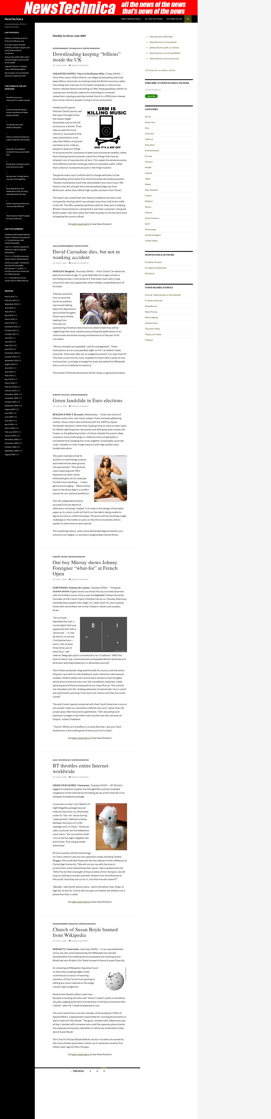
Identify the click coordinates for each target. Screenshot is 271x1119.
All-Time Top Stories (154, 19)
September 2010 (11, 360)
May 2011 (9, 345)
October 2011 (10, 334)
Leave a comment (80, 65)
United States (81, 246)
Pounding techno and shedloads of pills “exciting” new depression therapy (17, 191)
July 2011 (9, 338)
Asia (55, 246)
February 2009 (11, 432)
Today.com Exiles (153, 334)
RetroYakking (151, 317)
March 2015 (10, 296)
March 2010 (10, 383)
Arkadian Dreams (153, 262)
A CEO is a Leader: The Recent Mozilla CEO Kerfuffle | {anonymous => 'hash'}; (17, 266)
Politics (65, 395)
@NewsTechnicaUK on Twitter (164, 47)
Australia (149, 133)
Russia (148, 206)
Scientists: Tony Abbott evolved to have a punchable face (17, 152)
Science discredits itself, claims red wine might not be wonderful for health (17, 60)
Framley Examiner (154, 300)
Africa (148, 116)
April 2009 (9, 424)
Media (148, 184)
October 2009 (10, 402)
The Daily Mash (152, 328)
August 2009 (10, 409)
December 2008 (11, 439)
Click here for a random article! (160, 70)
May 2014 (9, 311)
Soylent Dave (151, 323)
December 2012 (11, 326)
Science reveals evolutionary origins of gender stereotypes (17, 250)
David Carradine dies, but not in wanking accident (86, 254)
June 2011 (9, 341)
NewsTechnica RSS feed (161, 36)
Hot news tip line (174, 19)
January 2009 (10, 435)
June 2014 (9, 308)
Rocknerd (149, 273)
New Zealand (151, 190)
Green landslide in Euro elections (87, 400)
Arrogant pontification (156, 267)
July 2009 (9, 413)
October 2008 (10, 447)
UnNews (149, 340)
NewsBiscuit (151, 306)
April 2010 (9, 379)
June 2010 (9, 372)
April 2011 (9, 349)
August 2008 (10, 454)
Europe (56, 395)
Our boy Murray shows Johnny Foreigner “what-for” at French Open (85, 568)
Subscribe (151, 96)
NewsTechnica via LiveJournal (164, 58)
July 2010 (9, 368)
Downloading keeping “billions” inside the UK (87, 56)
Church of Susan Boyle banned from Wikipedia (85, 932)
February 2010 (11, 387)
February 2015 (11, 300)
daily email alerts (80, 223)
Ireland (148, 173)
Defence (149, 139)
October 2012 (10, 330)
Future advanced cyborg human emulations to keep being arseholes (17, 112)
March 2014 (10, 319)
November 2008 (11, 443)
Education (150, 144)
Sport (64, 557)
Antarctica (150, 122)
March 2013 (10, 323)
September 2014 (11, 304)
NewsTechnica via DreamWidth (165, 53)
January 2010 (10, 390)
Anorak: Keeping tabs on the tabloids (163, 294)
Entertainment (60, 48)
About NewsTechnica (131, 19)
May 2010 (9, 375)
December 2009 (11, 394)
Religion (73, 924)
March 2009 (10, 428)
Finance (149, 161)
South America (152, 218)
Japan (148, 178)
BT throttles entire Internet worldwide (81, 768)
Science (148, 212)
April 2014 (9, 315)
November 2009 (11, 398)
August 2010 (10, 364)
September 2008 (11, 450)
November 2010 (11, 353)
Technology (75, 48)
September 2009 (11, 405)
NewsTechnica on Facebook (163, 42)
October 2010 (10, 357)
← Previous (77, 1071)
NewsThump (151, 311)
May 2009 (9, 420)
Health (148, 167)
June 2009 (9, 417)
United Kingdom (91, 48)
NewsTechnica (14, 19)
